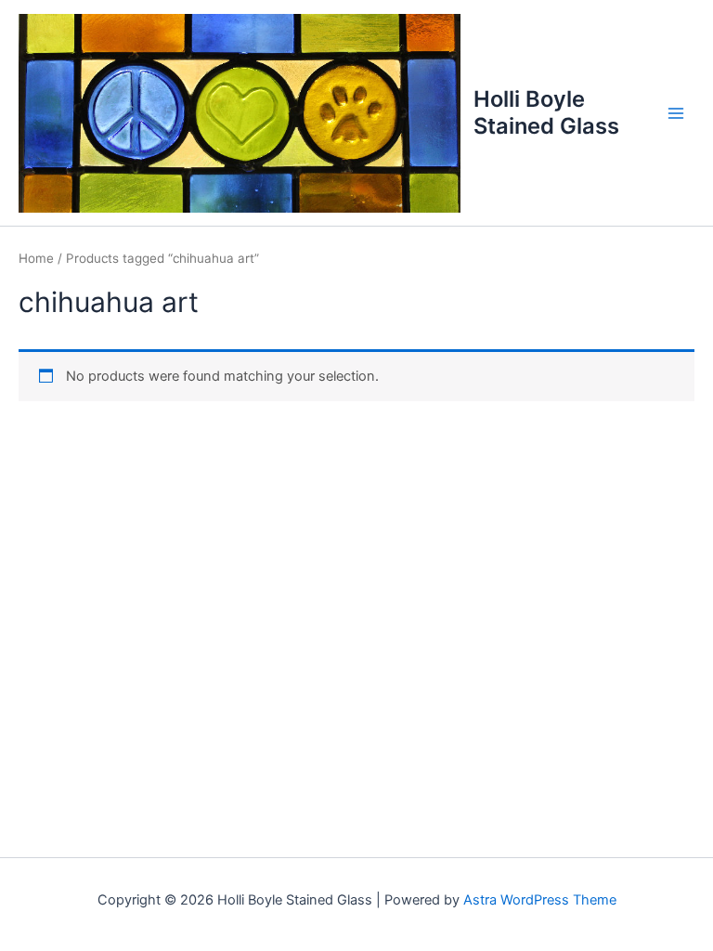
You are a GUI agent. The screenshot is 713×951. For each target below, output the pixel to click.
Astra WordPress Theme (539, 900)
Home (36, 258)
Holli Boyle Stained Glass (546, 111)
